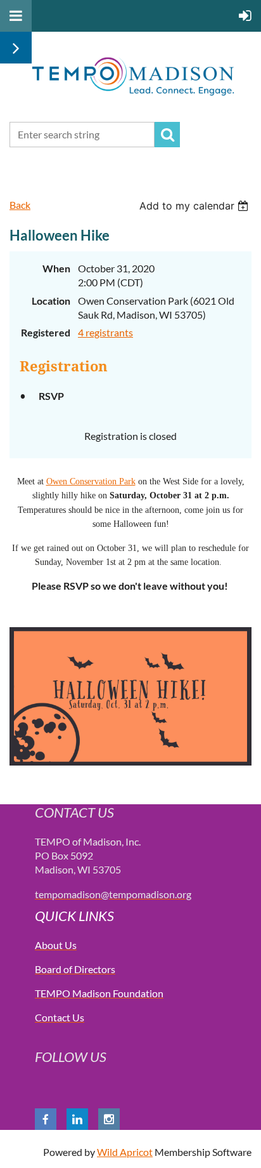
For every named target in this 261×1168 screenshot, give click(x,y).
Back (20, 205)
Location (51, 301)
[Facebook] (45, 1119)
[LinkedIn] (77, 1119)
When (56, 268)
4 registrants (105, 332)
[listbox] (195, 205)
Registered (45, 332)
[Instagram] (109, 1119)
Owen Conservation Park (91, 481)
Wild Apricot (125, 1152)
